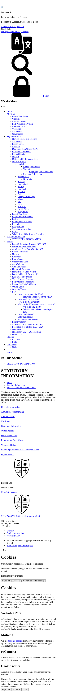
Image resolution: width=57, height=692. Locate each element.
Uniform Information (21, 269)
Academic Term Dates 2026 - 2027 (27, 249)
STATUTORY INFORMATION (26, 239)
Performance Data (9, 435)
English (21, 164)
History (21, 186)
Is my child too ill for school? (25, 274)
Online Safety (18, 287)
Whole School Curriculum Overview (28, 234)
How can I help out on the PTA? (37, 297)
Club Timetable (19, 267)
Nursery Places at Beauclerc (24, 139)
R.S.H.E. (22, 206)
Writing (26, 169)
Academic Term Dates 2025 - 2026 (27, 324)
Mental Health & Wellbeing (24, 284)
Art (19, 194)
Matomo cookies (15, 641)
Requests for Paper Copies (12, 440)
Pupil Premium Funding (22, 221)
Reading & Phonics (31, 166)
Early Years (23, 211)
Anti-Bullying (18, 264)
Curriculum (6, 421)
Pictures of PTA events (28, 319)
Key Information (14, 136)
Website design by (20, 545)
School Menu (14, 31)
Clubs (14, 347)
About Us (11, 114)
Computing (23, 184)
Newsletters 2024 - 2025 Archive (26, 332)
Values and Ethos (8, 445)
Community (12, 344)
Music (20, 199)
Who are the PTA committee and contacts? (36, 304)
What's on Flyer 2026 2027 (24, 246)
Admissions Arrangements (12, 412)
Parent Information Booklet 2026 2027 (29, 244)
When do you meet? (32, 307)
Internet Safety (18, 154)
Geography (23, 189)
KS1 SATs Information (22, 277)
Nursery (15, 156)
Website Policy (13, 536)
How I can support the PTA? (30, 294)
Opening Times (19, 289)
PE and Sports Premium (22, 216)
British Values (18, 144)
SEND (15, 231)
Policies (15, 219)
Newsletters (17, 329)
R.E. (20, 204)
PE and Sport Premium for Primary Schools (20, 449)
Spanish (21, 191)
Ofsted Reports (7, 431)
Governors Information (11, 426)
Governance (17, 134)
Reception (16, 224)
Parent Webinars (19, 322)
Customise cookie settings (34, 581)
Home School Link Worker (24, 272)
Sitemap (10, 531)
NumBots (27, 179)
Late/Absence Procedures (23, 282)
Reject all (6, 581)
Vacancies (16, 129)
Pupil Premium (7, 454)
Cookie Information (15, 533)
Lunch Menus (18, 259)
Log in (46, 96)
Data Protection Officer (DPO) (25, 149)
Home (9, 111)
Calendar (24, 31)
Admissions (17, 131)
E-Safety (16, 339)
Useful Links (18, 334)
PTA (14, 292)
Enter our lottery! (25, 317)
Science (21, 181)
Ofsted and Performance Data (25, 159)
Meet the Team (18, 126)
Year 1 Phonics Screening (23, 279)
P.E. (19, 201)
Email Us (12, 26)
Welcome (16, 119)
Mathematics (23, 176)
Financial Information (21, 151)
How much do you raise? (29, 299)
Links (14, 342)
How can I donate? (26, 314)
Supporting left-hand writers (41, 171)
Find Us (20, 26)
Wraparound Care (20, 262)
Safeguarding (18, 226)
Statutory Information (21, 229)
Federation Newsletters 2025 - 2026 (27, 327)
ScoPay (4, 31)
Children (10, 337)
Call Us (4, 26)
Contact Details (19, 121)
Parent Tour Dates (20, 116)
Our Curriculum (19, 161)
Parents (10, 241)
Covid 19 (16, 146)
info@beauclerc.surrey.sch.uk (27, 516)
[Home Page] (2, 7)
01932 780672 (7, 516)
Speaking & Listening (32, 174)
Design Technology (26, 196)
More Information (9, 492)
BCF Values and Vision (22, 124)
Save (25, 689)
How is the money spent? (29, 302)
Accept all (16, 581)
